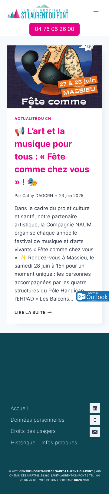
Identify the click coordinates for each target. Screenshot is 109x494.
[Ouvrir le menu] (96, 11)
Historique (23, 443)
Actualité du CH (33, 118)
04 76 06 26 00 (54, 29)
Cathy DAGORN (37, 195)
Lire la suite (33, 312)
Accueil (19, 408)
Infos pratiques (59, 443)
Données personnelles (37, 420)
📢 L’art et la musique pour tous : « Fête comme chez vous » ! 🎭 (52, 156)
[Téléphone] (95, 420)
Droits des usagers (33, 431)
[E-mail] (95, 432)
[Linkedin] (95, 408)
